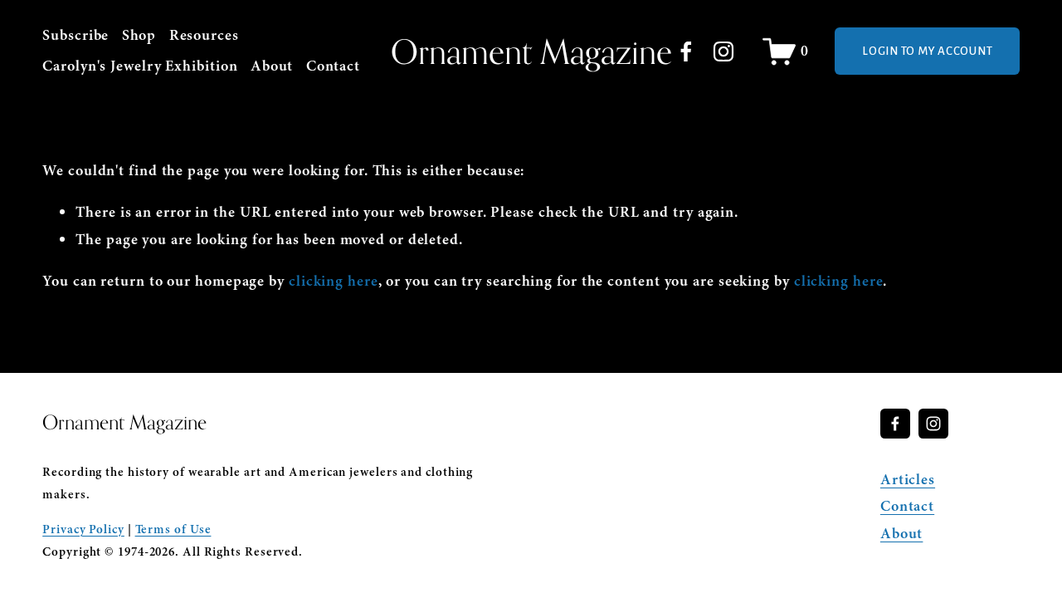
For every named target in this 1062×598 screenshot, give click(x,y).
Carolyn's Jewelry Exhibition (139, 66)
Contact (333, 66)
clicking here (333, 281)
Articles (907, 479)
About (272, 66)
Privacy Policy (83, 529)
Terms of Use (173, 529)
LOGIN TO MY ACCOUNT (927, 51)
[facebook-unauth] (686, 51)
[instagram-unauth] (723, 51)
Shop (139, 35)
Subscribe (75, 35)
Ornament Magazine (531, 51)
